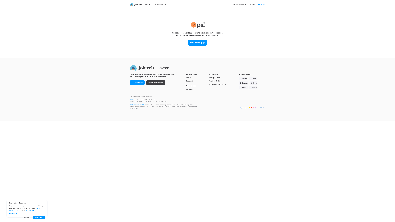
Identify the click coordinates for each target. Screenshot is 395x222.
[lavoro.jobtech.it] (140, 4)
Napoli (254, 87)
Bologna (244, 83)
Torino (254, 78)
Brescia (244, 87)
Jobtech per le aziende (155, 82)
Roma (255, 83)
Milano (244, 78)
